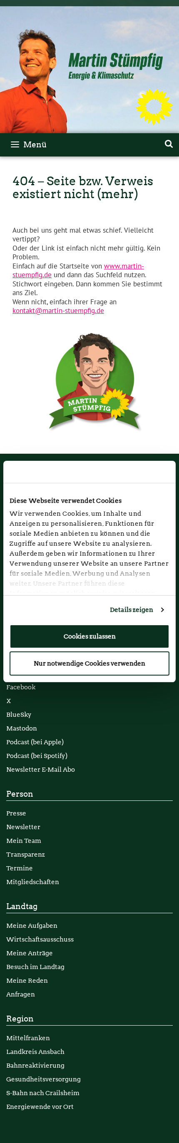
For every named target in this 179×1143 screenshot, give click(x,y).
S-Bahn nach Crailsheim (43, 1093)
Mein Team (23, 841)
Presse (16, 813)
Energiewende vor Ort (40, 1107)
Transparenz (25, 854)
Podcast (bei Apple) (35, 742)
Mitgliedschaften (32, 882)
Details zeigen (131, 610)
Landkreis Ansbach (35, 1052)
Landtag (21, 906)
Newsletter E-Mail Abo (40, 769)
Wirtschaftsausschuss (40, 939)
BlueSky (19, 714)
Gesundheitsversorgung (43, 1079)
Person (19, 794)
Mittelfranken (28, 1038)
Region (20, 1019)
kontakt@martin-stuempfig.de (58, 311)
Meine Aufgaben (31, 925)
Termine (19, 868)
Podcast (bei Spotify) (36, 756)
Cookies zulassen (90, 636)
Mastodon (21, 728)
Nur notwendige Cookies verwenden (89, 663)
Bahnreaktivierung (35, 1065)
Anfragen (20, 994)
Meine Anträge (29, 953)
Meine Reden (27, 980)
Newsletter (23, 827)
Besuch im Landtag (35, 967)
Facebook (20, 687)
